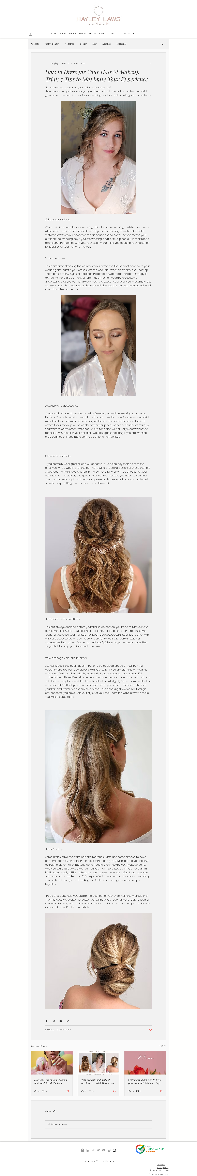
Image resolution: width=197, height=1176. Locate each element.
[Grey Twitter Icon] (98, 1150)
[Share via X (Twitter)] (53, 1020)
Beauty (83, 43)
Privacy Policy (162, 1167)
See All (163, 1045)
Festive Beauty (52, 43)
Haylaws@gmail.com (98, 1161)
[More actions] (150, 63)
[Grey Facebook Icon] (93, 1150)
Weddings (69, 43)
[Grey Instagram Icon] (109, 1150)
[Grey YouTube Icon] (104, 1150)
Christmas (121, 43)
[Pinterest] (82, 1150)
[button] (30, 34)
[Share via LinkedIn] (60, 1020)
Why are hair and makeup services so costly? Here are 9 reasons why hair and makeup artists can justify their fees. (98, 1081)
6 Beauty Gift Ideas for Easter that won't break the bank (50, 1081)
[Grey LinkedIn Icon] (88, 1150)
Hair (94, 43)
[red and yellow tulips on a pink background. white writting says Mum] (145, 1063)
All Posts (35, 43)
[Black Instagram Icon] (114, 1150)
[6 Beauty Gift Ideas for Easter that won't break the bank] (52, 1063)
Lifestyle (106, 43)
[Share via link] (67, 1020)
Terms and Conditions (159, 1170)
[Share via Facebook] (46, 1020)
